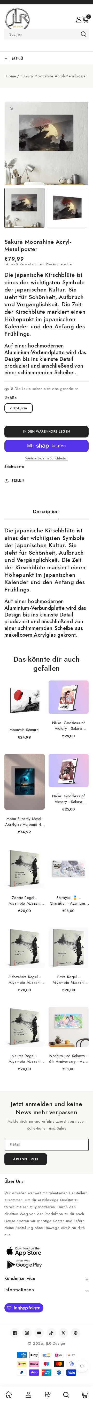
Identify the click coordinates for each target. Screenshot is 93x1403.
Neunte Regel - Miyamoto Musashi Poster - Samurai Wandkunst (24, 1058)
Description (46, 511)
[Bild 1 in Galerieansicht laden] (24, 208)
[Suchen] (66, 1394)
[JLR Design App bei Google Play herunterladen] (46, 1264)
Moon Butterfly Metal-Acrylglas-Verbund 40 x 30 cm (24, 821)
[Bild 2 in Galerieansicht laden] (67, 208)
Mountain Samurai (25, 730)
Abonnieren (25, 1159)
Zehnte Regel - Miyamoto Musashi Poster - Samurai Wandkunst (24, 900)
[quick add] (38, 681)
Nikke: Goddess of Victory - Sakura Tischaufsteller (68, 799)
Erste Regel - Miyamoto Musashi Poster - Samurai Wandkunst (68, 979)
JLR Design (55, 1343)
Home (11, 76)
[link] (9, 1396)
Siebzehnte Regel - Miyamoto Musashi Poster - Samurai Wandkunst (25, 979)
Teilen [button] (17, 480)
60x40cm (18, 408)
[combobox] (46, 34)
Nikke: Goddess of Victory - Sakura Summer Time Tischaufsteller (68, 725)
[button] (85, 19)
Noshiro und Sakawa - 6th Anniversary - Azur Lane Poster (68, 1058)
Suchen (83, 34)
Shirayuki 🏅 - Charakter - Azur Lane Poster (68, 900)
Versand (25, 264)
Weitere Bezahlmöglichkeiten (46, 458)
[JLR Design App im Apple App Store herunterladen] (46, 1251)
